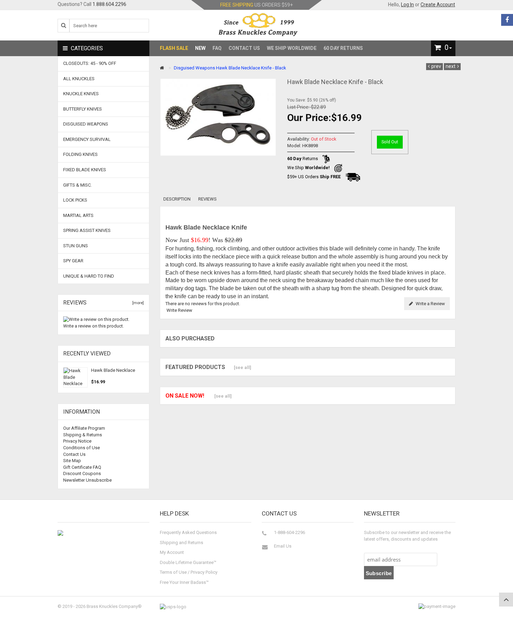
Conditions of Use (81, 447)
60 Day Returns (343, 48)
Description (177, 199)
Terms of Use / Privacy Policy (188, 572)
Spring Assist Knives (87, 230)
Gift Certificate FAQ (82, 467)
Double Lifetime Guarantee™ (188, 562)
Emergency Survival (87, 139)
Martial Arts (78, 215)
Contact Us (244, 48)
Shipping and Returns (181, 542)
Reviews (207, 199)
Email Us (282, 546)
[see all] (242, 367)
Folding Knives (80, 154)
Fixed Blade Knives (84, 169)
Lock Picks (75, 200)
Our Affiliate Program (84, 428)
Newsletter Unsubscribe (87, 480)
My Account (172, 552)
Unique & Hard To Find (88, 276)
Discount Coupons (82, 473)
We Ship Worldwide (292, 48)
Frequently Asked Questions (188, 532)
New (200, 48)
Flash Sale (174, 48)
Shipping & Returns (82, 434)
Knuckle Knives (81, 93)
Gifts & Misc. (77, 185)
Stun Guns (75, 245)
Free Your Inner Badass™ (184, 582)
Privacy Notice (77, 441)
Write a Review (430, 303)
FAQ (217, 48)
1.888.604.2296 (109, 4)
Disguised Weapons (194, 67)
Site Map (72, 460)
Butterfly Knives (82, 109)
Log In (407, 4)
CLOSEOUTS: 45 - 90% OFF (89, 63)
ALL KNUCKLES (79, 78)
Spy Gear (73, 260)
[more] (137, 303)
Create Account (438, 4)
